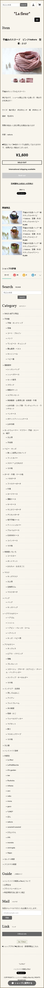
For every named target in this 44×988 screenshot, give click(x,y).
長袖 (9, 328)
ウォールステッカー (15, 719)
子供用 (10, 442)
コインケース (12, 540)
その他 (10, 468)
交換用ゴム (11, 587)
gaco (9, 806)
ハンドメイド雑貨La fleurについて (17, 881)
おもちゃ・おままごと (16, 566)
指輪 (9, 659)
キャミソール (12, 354)
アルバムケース (13, 530)
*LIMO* (10, 812)
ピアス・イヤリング (15, 654)
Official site (22, 934)
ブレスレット (12, 664)
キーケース (11, 504)
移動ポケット (12, 390)
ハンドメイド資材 (11, 751)
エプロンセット (13, 395)
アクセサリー (9, 644)
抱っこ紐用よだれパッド (16, 453)
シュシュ (10, 623)
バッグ (7, 598)
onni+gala (11, 848)
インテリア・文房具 (12, 689)
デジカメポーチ (13, 515)
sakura (10, 822)
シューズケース (13, 374)
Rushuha (10, 781)
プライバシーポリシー (12, 889)
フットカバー (12, 458)
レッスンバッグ (13, 369)
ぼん (9, 817)
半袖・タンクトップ (15, 323)
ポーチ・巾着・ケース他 (13, 474)
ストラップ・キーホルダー (17, 677)
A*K (8, 837)
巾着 (9, 489)
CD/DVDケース (13, 535)
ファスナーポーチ (14, 484)
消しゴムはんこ (13, 693)
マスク (7, 572)
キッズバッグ (12, 607)
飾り (9, 729)
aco (8, 791)
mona (9, 801)
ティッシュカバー (14, 525)
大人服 (7, 745)
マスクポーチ (12, 592)
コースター (11, 556)
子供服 (7, 319)
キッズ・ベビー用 (14, 638)
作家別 (7, 756)
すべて (7, 275)
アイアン (10, 698)
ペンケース (11, 414)
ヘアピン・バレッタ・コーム (18, 628)
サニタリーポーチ (14, 509)
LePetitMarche (13, 765)
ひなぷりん (11, 832)
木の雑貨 (10, 708)
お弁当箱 (10, 424)
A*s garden (11, 770)
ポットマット (12, 561)
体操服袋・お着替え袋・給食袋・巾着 (22, 400)
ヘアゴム (10, 618)
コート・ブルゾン (14, 333)
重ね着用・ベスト (14, 349)
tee (8, 775)
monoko (10, 843)
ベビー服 (10, 359)
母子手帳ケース (13, 520)
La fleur (10, 760)
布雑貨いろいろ (10, 552)
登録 (7, 918)
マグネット (11, 724)
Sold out (22, 175)
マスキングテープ (14, 734)
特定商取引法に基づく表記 (14, 892)
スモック (10, 385)
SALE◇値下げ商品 (11, 314)
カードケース (12, 494)
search (23, 5)
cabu (9, 796)
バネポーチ (11, 478)
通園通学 (7, 365)
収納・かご (11, 713)
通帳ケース (11, 499)
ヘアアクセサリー (11, 614)
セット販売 (11, 380)
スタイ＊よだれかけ (15, 463)
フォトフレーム (13, 703)
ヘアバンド (11, 633)
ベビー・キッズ (10, 449)
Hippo (9, 853)
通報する (22, 189)
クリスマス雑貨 (10, 864)
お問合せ (7, 885)
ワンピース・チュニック (16, 344)
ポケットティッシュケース (17, 419)
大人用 (10, 437)
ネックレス (11, 648)
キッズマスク (12, 576)
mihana (10, 786)
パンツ (10, 338)
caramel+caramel (14, 827)
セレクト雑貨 (9, 859)
